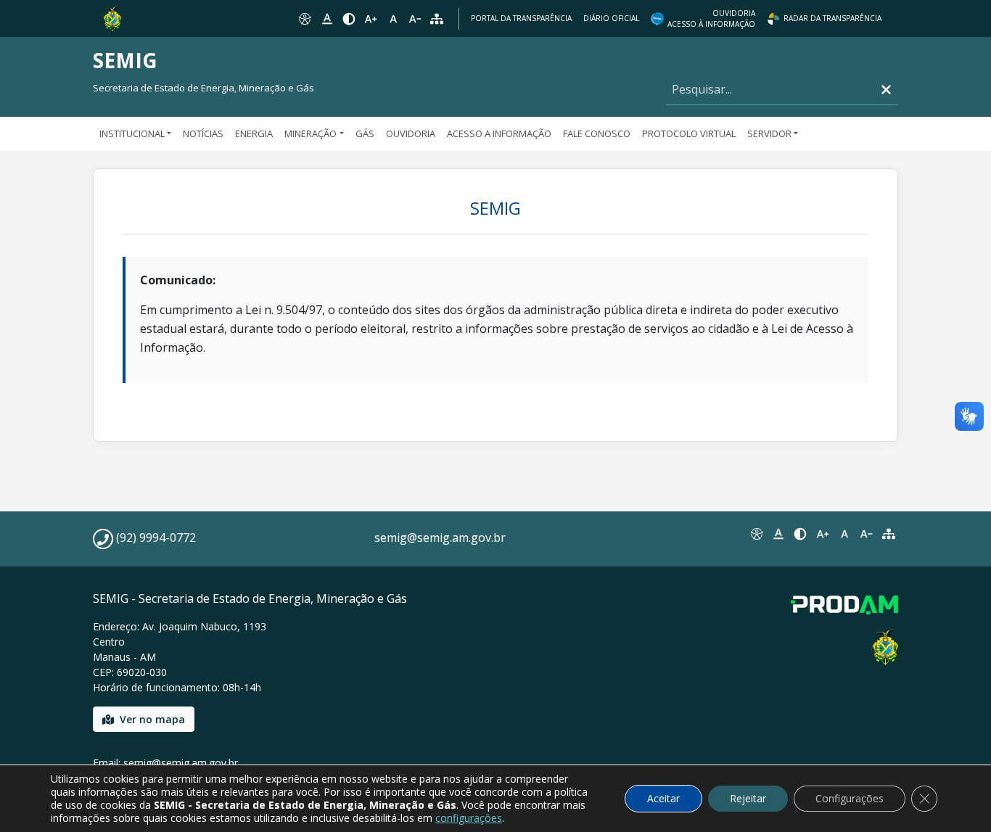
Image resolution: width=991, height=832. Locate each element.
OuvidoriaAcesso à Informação (711, 18)
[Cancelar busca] (886, 90)
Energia (254, 133)
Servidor (769, 133)
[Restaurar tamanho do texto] (393, 19)
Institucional (132, 133)
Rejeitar (748, 798)
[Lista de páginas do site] (888, 534)
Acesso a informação (499, 133)
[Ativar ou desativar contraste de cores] (349, 19)
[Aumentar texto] (370, 19)
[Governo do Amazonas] (112, 17)
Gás (364, 133)
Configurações (849, 798)
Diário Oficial (611, 18)
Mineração (310, 133)
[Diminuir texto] (415, 19)
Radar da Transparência (832, 18)
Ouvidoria (410, 133)
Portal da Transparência (521, 18)
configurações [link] (468, 818)
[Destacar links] (326, 19)
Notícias (203, 133)
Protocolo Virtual (689, 133)
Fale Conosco (596, 133)
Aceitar (663, 798)
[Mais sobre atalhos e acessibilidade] (756, 534)
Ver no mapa (152, 719)
